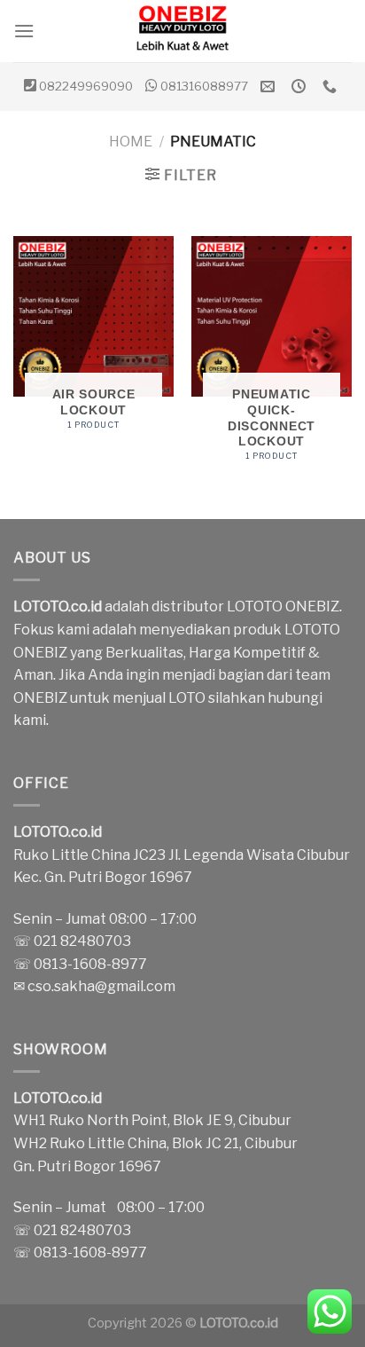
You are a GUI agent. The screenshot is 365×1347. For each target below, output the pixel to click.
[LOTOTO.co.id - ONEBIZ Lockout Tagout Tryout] (182, 31)
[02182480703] (331, 86)
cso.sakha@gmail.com (101, 986)
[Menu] (24, 30)
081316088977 (204, 86)
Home (130, 141)
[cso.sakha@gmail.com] (269, 86)
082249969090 (86, 86)
